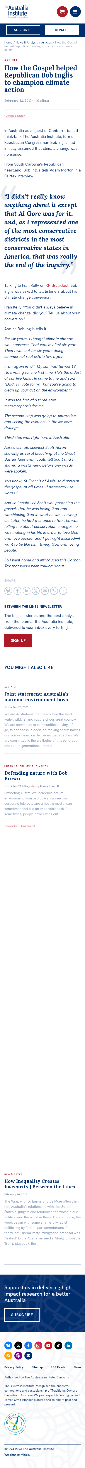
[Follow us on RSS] (8, 1356)
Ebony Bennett (49, 786)
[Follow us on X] (18, 1345)
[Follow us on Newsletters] (28, 1356)
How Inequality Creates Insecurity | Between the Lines (39, 1184)
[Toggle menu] (75, 11)
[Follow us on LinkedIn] (68, 1345)
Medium (42, 101)
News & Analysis (27, 42)
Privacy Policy (14, 1367)
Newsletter (13, 1174)
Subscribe (23, 30)
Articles (46, 42)
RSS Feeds (58, 1367)
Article (11, 60)
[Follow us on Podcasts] (18, 1356)
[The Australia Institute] (27, 11)
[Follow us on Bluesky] (8, 1345)
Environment (28, 826)
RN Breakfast (57, 285)
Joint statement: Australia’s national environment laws (36, 696)
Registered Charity (15, 1424)
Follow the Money (34, 766)
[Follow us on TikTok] (58, 1345)
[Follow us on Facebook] (28, 1345)
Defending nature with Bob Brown (36, 775)
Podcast (10, 766)
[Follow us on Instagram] (38, 1345)
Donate (62, 30)
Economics (11, 826)
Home (8, 42)
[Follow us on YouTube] (48, 1345)
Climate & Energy (15, 115)
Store (77, 1367)
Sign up (18, 640)
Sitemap (37, 1367)
